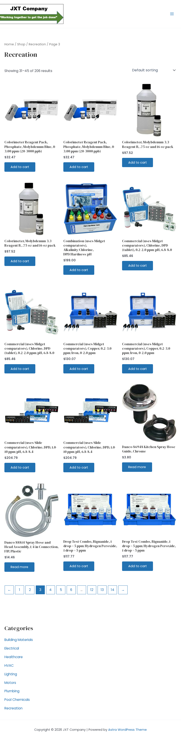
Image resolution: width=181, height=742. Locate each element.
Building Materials (18, 639)
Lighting (10, 674)
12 (91, 589)
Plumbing (11, 691)
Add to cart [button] (20, 167)
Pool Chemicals (17, 699)
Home (9, 44)
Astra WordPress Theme (127, 729)
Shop (21, 44)
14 (112, 589)
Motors (10, 682)
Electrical (11, 648)
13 (102, 589)
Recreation (13, 708)
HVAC (9, 665)
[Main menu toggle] (172, 13)
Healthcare (13, 657)
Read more (137, 467)
